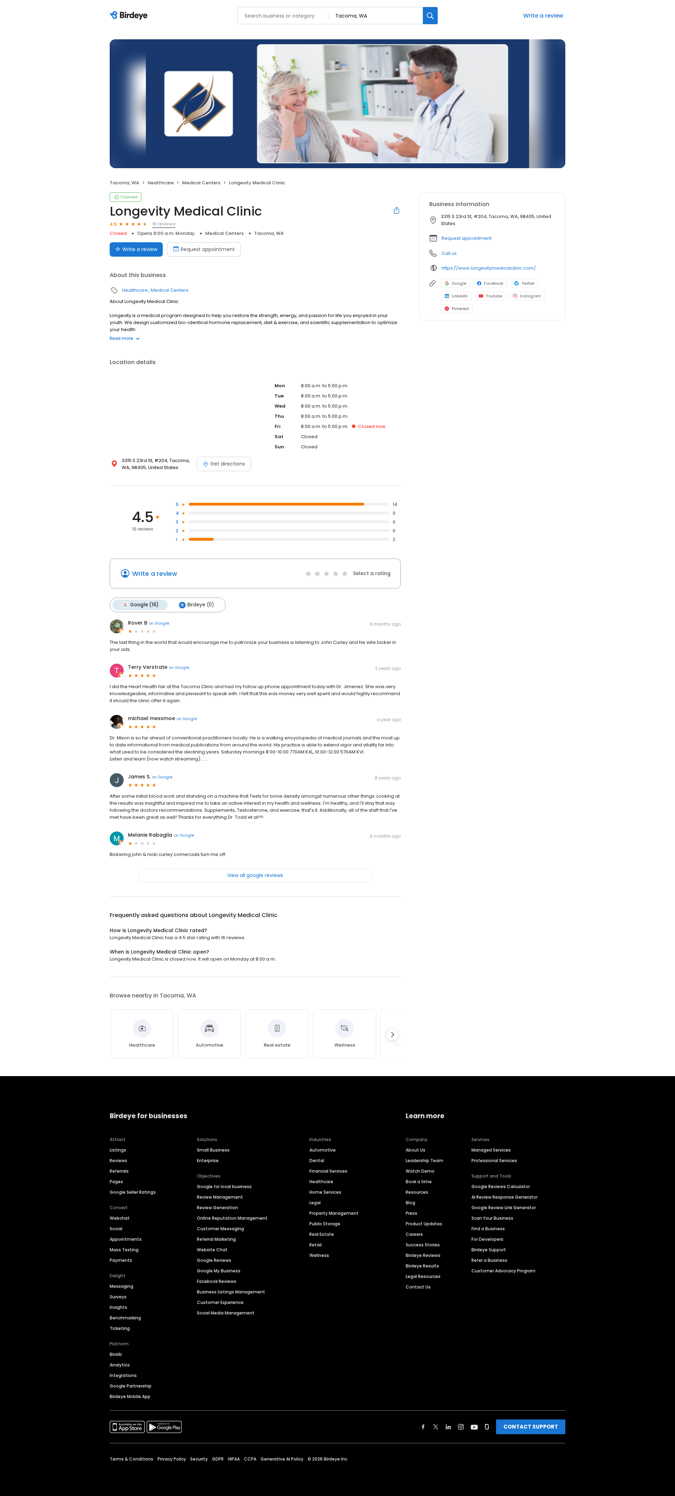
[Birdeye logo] (130, 16)
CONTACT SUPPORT (530, 1426)
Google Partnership (131, 1386)
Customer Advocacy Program (503, 1271)
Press (411, 1213)
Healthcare (161, 182)
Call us (449, 253)
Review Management (220, 1197)
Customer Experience (220, 1302)
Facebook (493, 283)
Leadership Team (424, 1161)
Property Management (334, 1213)
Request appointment (208, 249)
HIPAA (234, 1459)
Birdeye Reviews (423, 1255)
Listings (118, 1150)
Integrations (123, 1375)
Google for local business (224, 1186)
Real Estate (321, 1234)
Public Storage (324, 1224)
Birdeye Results (422, 1266)
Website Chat (212, 1250)
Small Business (213, 1150)
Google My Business (218, 1271)
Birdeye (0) (200, 604)
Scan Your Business (492, 1218)
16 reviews (163, 223)
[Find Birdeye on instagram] (461, 1426)
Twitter (527, 283)
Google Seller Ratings (133, 1192)
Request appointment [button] (466, 238)
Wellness (319, 1255)
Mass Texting (124, 1250)
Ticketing (120, 1328)
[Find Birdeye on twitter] (435, 1426)
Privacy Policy (172, 1459)
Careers (414, 1234)
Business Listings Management (231, 1292)
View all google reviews (255, 875)
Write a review (543, 16)
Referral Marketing (216, 1239)
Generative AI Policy (282, 1459)
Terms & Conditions (131, 1459)
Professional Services (494, 1161)
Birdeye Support (488, 1250)
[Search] (430, 15)
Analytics (120, 1365)
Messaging (121, 1286)
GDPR (218, 1459)
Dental (316, 1161)
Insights (118, 1307)
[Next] (392, 1034)
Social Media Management (226, 1313)
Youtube (494, 296)
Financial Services (328, 1171)
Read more (121, 338)
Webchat (120, 1218)
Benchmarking (125, 1318)
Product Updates (424, 1224)
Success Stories (423, 1245)
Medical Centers (201, 182)
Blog (410, 1203)
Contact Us (418, 1287)
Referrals (119, 1171)
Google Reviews (214, 1260)
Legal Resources (423, 1276)
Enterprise (208, 1161)
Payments (121, 1260)
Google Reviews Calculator (500, 1186)
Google (459, 283)
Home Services (325, 1192)
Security (199, 1459)
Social (116, 1229)
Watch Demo (420, 1171)
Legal (315, 1203)
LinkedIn (460, 296)
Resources (417, 1192)
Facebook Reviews (216, 1281)
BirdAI (116, 1354)
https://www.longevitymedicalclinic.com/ (489, 268)
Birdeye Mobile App (130, 1396)
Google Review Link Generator (503, 1208)
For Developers (487, 1239)
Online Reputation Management (232, 1218)
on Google (159, 623)
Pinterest (460, 308)
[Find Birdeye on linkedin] (448, 1426)
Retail (315, 1245)
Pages (116, 1182)
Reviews (118, 1161)
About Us (415, 1150)
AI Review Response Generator (504, 1197)
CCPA (250, 1459)
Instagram (530, 296)
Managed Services (491, 1150)
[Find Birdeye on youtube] (474, 1426)
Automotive (322, 1150)
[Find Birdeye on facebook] (423, 1426)
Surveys (118, 1297)
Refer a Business (489, 1260)
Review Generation (217, 1208)
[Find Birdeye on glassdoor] (487, 1426)
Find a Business (488, 1229)
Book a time (419, 1182)
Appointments (126, 1239)
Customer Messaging (220, 1229)
